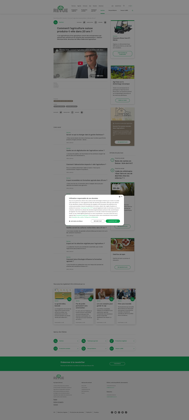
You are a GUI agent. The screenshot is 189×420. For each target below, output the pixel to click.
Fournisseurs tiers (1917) (87, 208)
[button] (76, 221)
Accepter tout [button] (113, 221)
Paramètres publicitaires (82, 215)
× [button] (121, 196)
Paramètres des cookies (78, 217)
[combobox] (119, 196)
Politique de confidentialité (91, 217)
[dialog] (94, 210)
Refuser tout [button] (98, 221)
